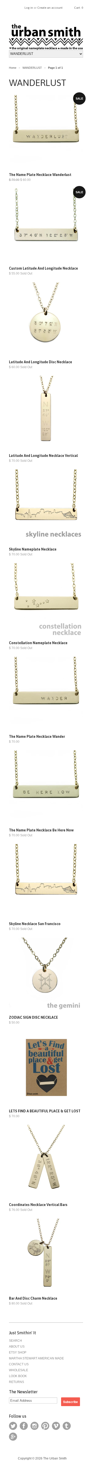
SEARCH (15, 1340)
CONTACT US (19, 1364)
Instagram (34, 1426)
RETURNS (16, 1382)
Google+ (13, 1437)
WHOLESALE (18, 1370)
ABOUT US (17, 1346)
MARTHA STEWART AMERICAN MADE (36, 1358)
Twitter (13, 1426)
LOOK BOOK (18, 1376)
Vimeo (56, 1426)
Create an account (50, 7)
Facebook (24, 1426)
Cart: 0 (78, 7)
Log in (29, 7)
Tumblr (67, 1426)
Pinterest (45, 1426)
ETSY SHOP (17, 1352)
